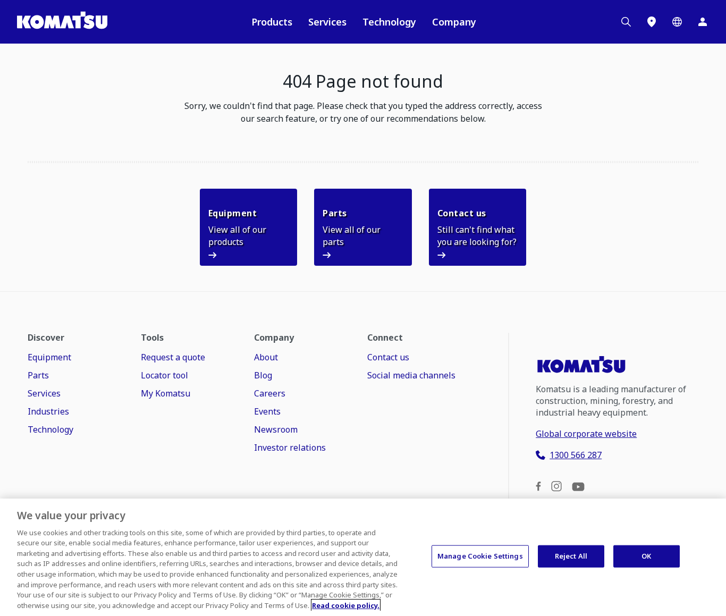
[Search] (626, 21)
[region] (363, 557)
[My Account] (702, 21)
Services (327, 21)
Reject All (571, 556)
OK (646, 556)
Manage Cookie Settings (480, 556)
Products (271, 21)
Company (454, 21)
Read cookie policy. (345, 605)
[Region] (677, 21)
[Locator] (651, 21)
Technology (389, 21)
